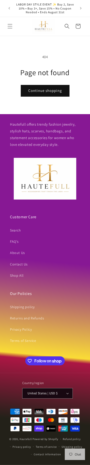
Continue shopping (45, 90)
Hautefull (26, 439)
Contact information (47, 454)
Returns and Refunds (27, 318)
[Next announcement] (80, 8)
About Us (17, 252)
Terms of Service (23, 340)
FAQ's (14, 241)
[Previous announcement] (9, 8)
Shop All (17, 275)
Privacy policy (21, 447)
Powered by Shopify (45, 439)
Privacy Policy (21, 329)
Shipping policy (22, 307)
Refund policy (71, 439)
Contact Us (19, 264)
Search (15, 230)
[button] (10, 26)
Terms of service (46, 447)
